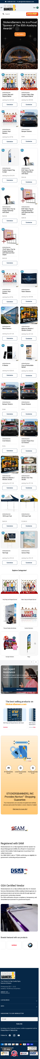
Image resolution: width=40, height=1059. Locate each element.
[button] (32, 1049)
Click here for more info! (19, 803)
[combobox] (15, 14)
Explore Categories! (19, 569)
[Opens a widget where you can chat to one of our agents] (7, 1049)
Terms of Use (13, 1030)
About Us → (5, 992)
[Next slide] (36, 660)
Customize (10, 102)
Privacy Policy (4, 1030)
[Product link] (10, 79)
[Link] (19, 677)
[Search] (3, 14)
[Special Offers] (32, 14)
